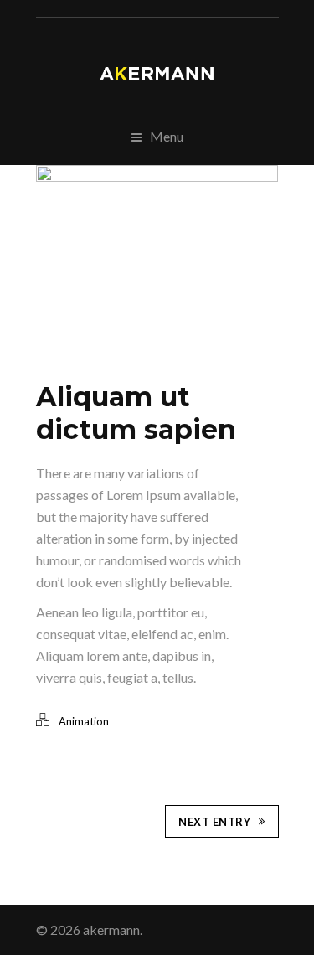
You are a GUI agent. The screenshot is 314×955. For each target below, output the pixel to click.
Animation (84, 721)
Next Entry (214, 822)
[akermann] (157, 74)
